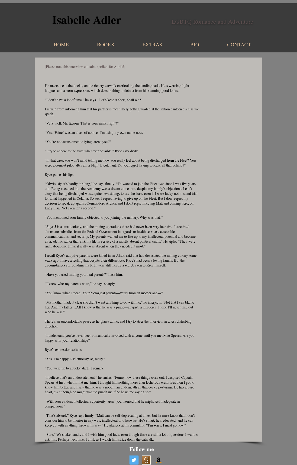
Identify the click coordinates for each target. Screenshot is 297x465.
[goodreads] (146, 460)
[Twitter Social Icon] (134, 460)
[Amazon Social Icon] (158, 460)
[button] (141, 44)
